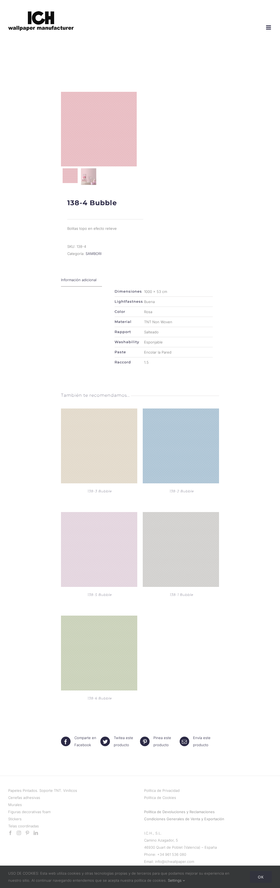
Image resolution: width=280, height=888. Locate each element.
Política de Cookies (160, 797)
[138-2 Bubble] (181, 412)
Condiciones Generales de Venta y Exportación (184, 819)
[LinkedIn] (36, 833)
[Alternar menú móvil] (269, 27)
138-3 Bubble (100, 491)
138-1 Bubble (181, 595)
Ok (261, 877)
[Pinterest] (27, 833)
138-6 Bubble (100, 698)
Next (131, 129)
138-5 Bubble (100, 595)
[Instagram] (19, 833)
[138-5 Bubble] (99, 515)
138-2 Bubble (182, 491)
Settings (175, 880)
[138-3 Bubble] (99, 412)
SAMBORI (93, 253)
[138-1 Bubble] (181, 515)
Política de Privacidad (162, 790)
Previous (66, 129)
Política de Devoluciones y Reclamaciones (179, 812)
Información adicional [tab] (79, 280)
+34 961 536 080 (171, 854)
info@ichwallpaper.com (174, 861)
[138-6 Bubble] (99, 619)
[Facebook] (10, 833)
